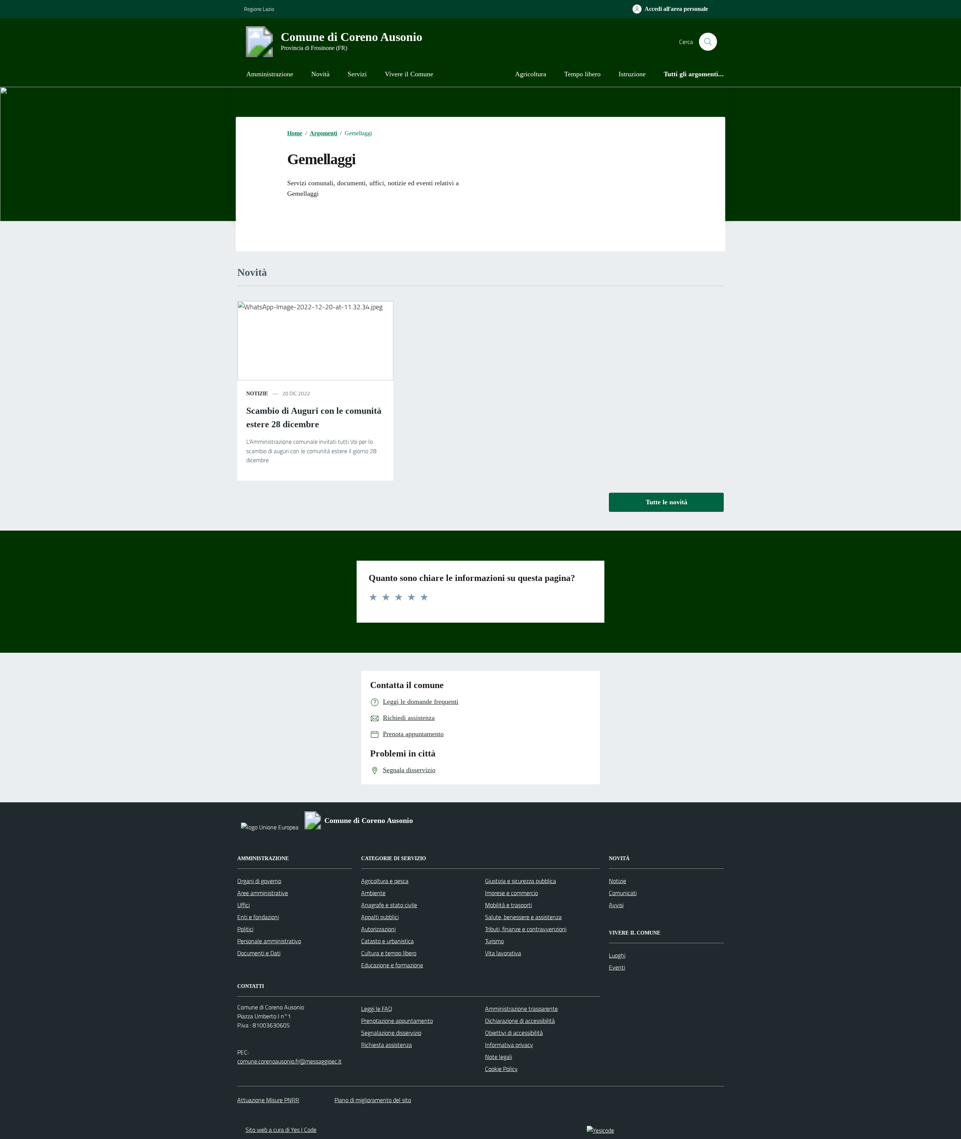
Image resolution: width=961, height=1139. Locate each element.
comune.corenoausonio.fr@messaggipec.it (289, 1061)
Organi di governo (259, 880)
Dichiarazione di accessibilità (520, 1020)
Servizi (357, 74)
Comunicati (623, 892)
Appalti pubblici (380, 916)
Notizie (617, 880)
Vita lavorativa (503, 952)
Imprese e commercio (511, 892)
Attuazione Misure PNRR (268, 1099)
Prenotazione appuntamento (397, 1020)
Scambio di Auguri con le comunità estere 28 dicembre (313, 417)
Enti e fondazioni (258, 916)
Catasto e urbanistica (387, 940)
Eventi (617, 967)
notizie (257, 393)
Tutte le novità (666, 502)
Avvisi (616, 904)
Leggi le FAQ (376, 1008)
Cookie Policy (501, 1068)
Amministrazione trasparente (521, 1008)
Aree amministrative (262, 892)
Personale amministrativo (269, 940)
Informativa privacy (509, 1044)
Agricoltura (530, 74)
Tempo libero (582, 74)
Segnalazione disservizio (391, 1032)
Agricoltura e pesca (384, 880)
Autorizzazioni (378, 928)
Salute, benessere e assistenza (523, 916)
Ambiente (373, 892)
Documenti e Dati (258, 952)
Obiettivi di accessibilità (514, 1032)
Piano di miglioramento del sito (372, 1099)
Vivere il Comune (409, 74)
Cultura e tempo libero (388, 952)
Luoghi (617, 955)
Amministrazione (269, 74)
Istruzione (632, 74)
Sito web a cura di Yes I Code (281, 1129)
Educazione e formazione (392, 965)
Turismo (494, 940)
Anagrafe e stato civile (389, 904)
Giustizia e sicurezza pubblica (520, 880)
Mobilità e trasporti (508, 904)
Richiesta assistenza (386, 1044)
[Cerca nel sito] (708, 42)
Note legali (498, 1056)
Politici (245, 928)
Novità (320, 74)
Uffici (243, 904)
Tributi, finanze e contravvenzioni (525, 928)
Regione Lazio (259, 9)
